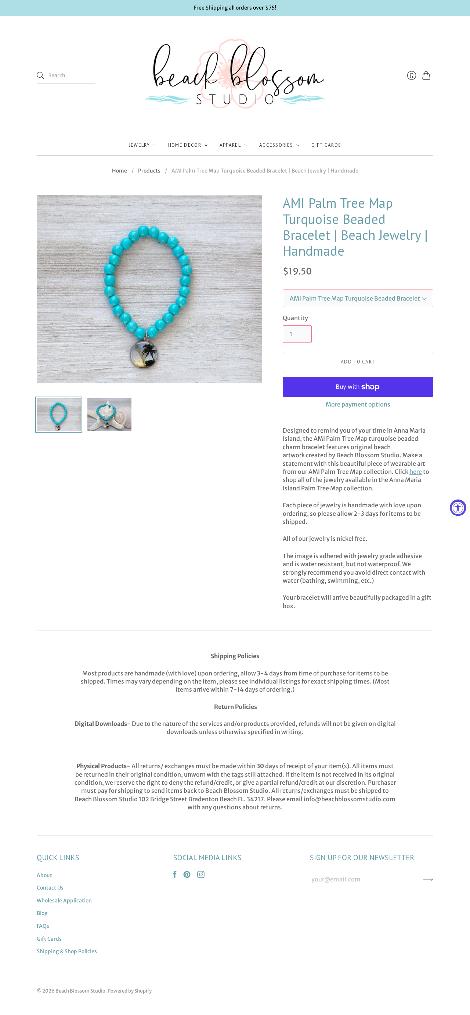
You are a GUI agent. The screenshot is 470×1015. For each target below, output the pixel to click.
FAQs (43, 926)
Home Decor (184, 145)
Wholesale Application (64, 900)
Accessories (276, 145)
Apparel (230, 145)
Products (149, 170)
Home (119, 170)
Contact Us (50, 887)
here (415, 471)
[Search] (40, 75)
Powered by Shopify (130, 991)
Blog (42, 913)
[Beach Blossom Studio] (235, 76)
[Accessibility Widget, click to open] (458, 507)
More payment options (358, 404)
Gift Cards (326, 145)
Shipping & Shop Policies (67, 951)
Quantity (295, 318)
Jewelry (139, 145)
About (44, 875)
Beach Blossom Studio (80, 991)
